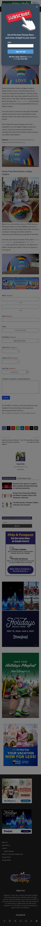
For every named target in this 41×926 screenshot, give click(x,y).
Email (9, 42)
